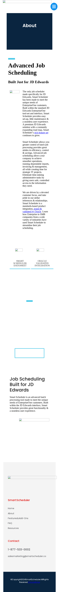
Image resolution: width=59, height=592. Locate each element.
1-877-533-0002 (19, 549)
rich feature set (41, 132)
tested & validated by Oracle (32, 210)
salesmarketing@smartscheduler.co (27, 556)
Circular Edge (34, 582)
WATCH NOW (29, 353)
